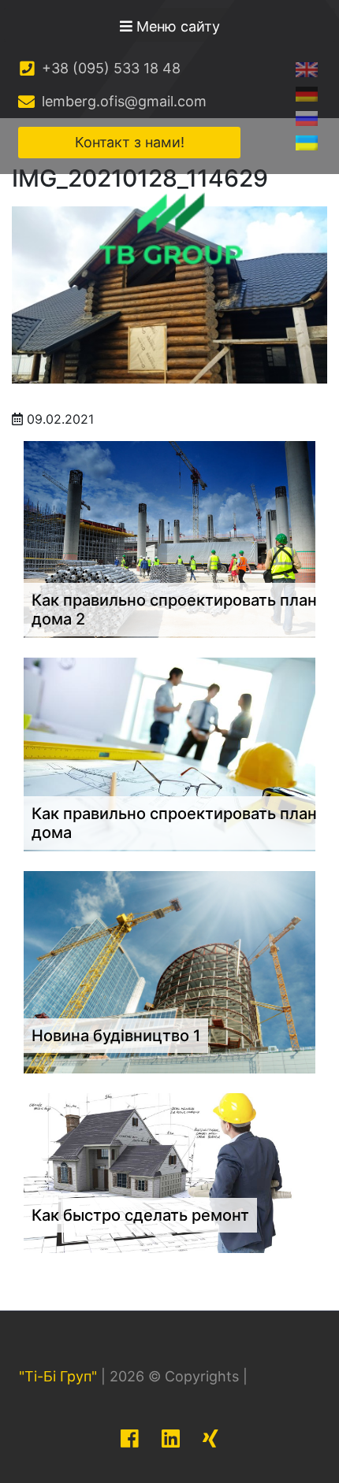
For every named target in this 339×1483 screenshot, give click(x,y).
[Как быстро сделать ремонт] (169, 1172)
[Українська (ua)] (306, 142)
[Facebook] (129, 1438)
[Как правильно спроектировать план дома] (169, 753)
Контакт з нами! (129, 142)
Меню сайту (176, 26)
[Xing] (210, 1438)
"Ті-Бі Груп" (58, 1376)
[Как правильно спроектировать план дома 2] (169, 538)
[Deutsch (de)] (306, 93)
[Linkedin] (170, 1438)
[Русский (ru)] (306, 117)
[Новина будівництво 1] (169, 971)
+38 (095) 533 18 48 (109, 68)
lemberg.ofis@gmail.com (122, 101)
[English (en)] (306, 69)
